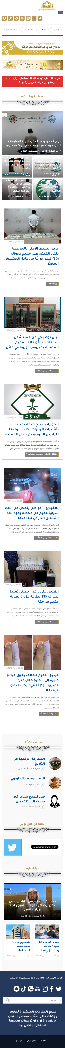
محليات (43, 29)
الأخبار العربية (28, 29)
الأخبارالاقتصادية (10, 29)
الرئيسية (56, 29)
